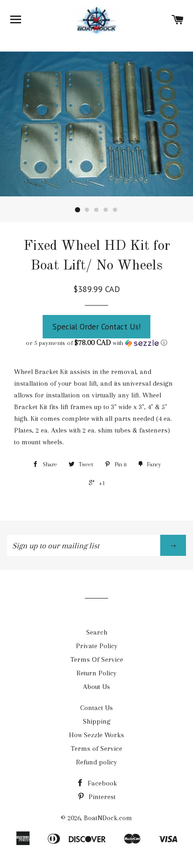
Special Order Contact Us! (96, 327)
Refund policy (96, 762)
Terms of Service (96, 748)
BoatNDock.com (108, 818)
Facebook (101, 783)
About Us (96, 686)
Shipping (97, 721)
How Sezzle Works (96, 735)
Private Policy (97, 646)
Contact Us (96, 707)
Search (96, 632)
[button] (96, 342)
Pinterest (101, 797)
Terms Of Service (96, 659)
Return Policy (96, 673)
